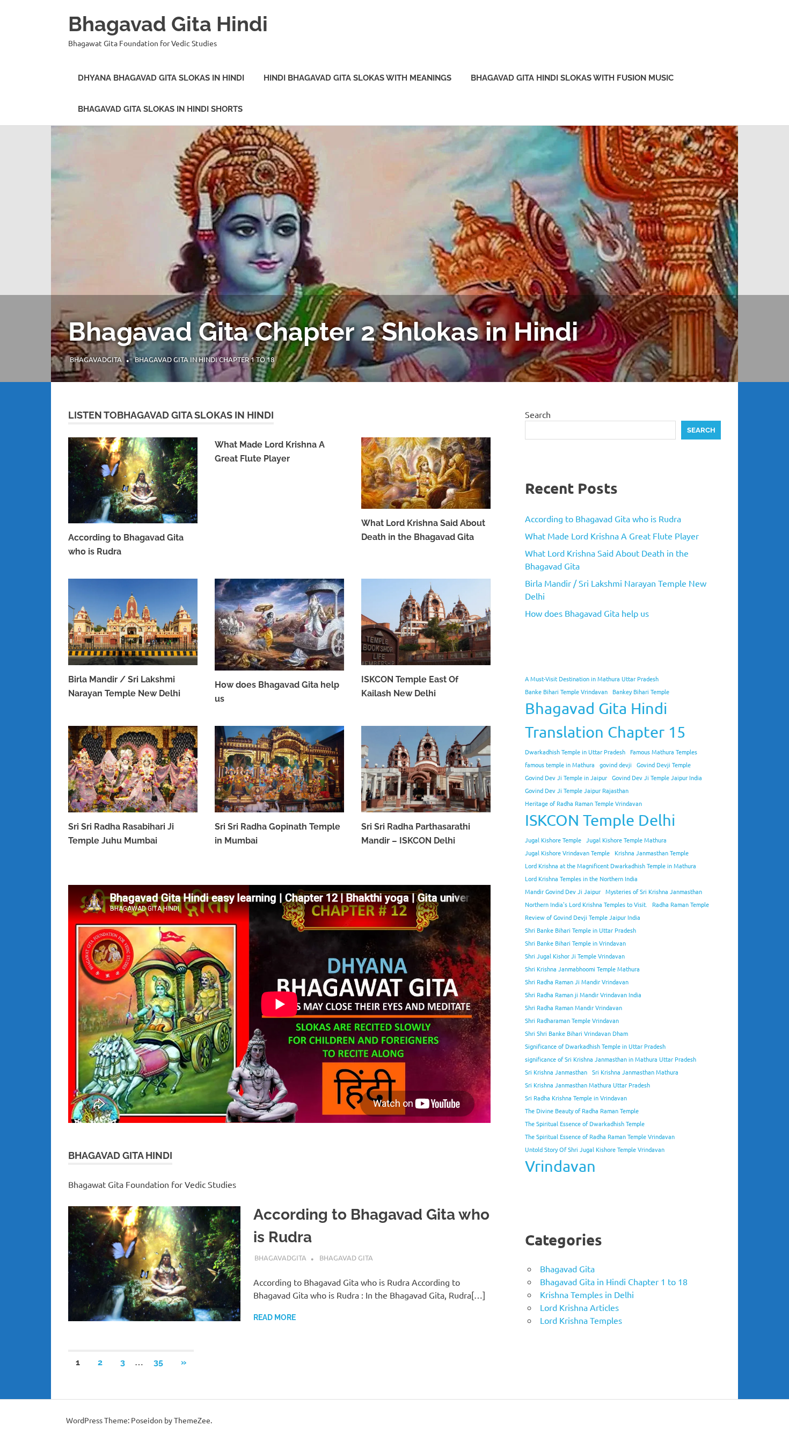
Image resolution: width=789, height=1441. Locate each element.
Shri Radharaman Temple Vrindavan (572, 1020)
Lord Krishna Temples (581, 1320)
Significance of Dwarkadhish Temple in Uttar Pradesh (595, 1046)
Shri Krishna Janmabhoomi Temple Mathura (582, 968)
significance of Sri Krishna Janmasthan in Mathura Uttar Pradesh (610, 1059)
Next (767, 242)
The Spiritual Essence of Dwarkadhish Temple (585, 1123)
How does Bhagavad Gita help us (587, 613)
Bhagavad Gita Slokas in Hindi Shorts (160, 109)
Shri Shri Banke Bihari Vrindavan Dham (576, 1033)
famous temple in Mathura (560, 764)
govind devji (616, 764)
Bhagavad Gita (346, 1257)
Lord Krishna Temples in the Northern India (581, 878)
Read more (274, 1317)
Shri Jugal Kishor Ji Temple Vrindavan (575, 956)
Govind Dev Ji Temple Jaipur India (657, 777)
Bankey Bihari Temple (640, 691)
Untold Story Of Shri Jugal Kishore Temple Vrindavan (594, 1149)
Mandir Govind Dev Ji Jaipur (563, 891)
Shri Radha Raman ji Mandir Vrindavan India (583, 994)
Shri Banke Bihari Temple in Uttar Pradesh (580, 930)
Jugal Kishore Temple (553, 839)
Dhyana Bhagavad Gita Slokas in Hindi (161, 78)
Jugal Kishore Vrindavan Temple (567, 852)
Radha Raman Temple (680, 904)
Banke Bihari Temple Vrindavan (566, 691)
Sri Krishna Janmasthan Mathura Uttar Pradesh (587, 1084)
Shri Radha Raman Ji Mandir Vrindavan (577, 981)
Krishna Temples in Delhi (587, 1294)
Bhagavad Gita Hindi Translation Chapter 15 (605, 720)
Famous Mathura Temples (663, 751)
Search (538, 414)
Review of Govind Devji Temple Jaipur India (582, 917)
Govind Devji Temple (664, 764)
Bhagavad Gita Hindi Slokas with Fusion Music (572, 78)
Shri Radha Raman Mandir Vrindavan (573, 1007)
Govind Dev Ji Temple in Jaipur (566, 777)
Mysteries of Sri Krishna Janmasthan (653, 891)
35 (158, 1362)
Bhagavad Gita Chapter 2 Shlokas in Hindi (323, 331)
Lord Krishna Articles (579, 1307)
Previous (21, 242)
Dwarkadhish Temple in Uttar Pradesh (575, 751)
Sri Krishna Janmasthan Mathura (635, 1072)
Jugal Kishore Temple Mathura (626, 839)
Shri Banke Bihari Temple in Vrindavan (575, 943)
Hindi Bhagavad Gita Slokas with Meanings (357, 78)
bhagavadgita (96, 359)
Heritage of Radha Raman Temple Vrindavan (583, 803)
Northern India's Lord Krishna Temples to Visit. (586, 904)
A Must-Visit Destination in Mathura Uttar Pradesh (592, 678)
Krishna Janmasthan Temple (652, 852)
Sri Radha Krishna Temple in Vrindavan (576, 1097)
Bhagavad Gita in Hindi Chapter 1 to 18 (204, 359)
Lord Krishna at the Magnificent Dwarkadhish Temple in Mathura (610, 865)
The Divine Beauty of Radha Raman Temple (582, 1110)
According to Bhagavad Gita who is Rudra (603, 518)
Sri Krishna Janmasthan (556, 1072)
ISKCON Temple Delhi (600, 820)
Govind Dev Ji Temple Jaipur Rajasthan (577, 790)
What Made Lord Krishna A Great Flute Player (612, 535)
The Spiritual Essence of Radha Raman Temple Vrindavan (600, 1136)
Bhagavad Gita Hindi (168, 24)
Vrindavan (560, 1166)
